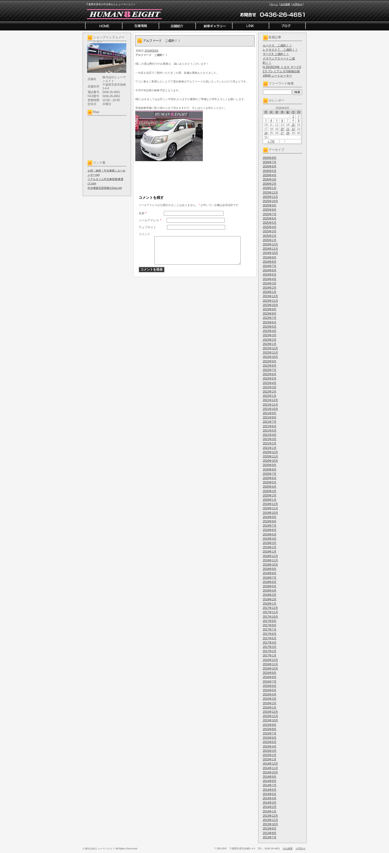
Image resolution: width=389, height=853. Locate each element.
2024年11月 (270, 248)
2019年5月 (269, 534)
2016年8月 (269, 677)
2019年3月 (269, 543)
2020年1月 (269, 499)
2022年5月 (269, 378)
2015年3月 (269, 750)
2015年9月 (269, 725)
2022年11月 (270, 352)
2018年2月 (269, 599)
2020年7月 (269, 474)
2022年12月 (270, 348)
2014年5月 (269, 794)
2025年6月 (269, 218)
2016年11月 (270, 664)
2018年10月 (270, 564)
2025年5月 (269, 222)
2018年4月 (269, 590)
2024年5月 (269, 274)
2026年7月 (269, 162)
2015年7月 (269, 733)
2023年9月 (269, 309)
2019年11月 (270, 508)
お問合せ (297, 4)
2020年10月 (270, 460)
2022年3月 (269, 387)
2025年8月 (269, 209)
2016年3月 (269, 698)
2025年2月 (269, 236)
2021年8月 (269, 417)
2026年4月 (269, 175)
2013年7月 (269, 837)
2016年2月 (269, 703)
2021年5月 (269, 430)
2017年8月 (269, 625)
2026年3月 (269, 179)
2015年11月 (270, 716)
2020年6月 (269, 478)
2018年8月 (269, 573)
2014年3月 (269, 802)
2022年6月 (269, 374)
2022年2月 (269, 391)
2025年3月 (269, 231)
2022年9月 (269, 361)
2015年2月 (269, 755)
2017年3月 (269, 647)
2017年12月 (270, 608)
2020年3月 (269, 491)
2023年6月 (269, 322)
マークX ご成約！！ (276, 54)
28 (287, 133)
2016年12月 (270, 660)
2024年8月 (269, 261)
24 (265, 133)
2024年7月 (269, 266)
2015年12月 (270, 712)
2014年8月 (269, 781)
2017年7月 (269, 629)
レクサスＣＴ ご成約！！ (280, 49)
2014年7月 (269, 785)
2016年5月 (269, 690)
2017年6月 (269, 634)
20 (282, 129)
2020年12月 (270, 452)
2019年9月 (269, 517)
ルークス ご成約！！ (277, 45)
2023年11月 (270, 300)
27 (282, 133)
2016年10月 (270, 668)
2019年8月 (269, 521)
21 (287, 129)
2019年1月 (269, 551)
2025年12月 (270, 192)
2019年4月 (269, 538)
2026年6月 (269, 166)
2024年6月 (269, 270)
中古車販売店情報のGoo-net (105, 188)
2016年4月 (269, 694)
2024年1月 (269, 292)
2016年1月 (269, 707)
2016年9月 (269, 673)
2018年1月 (269, 603)
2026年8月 (269, 158)
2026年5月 (269, 171)
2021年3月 (269, 439)
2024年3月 (269, 283)
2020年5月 (269, 482)
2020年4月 (269, 486)
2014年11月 (270, 768)
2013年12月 (270, 815)
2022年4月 (269, 383)
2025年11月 (270, 197)
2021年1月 (269, 448)
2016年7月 (269, 681)
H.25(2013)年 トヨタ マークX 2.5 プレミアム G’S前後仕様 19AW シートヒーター (282, 71)
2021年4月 (269, 435)
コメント (144, 234)
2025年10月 (270, 201)
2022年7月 (269, 370)
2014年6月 (269, 789)
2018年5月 (269, 586)
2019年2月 (269, 547)
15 (293, 124)
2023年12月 (270, 296)
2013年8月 (269, 833)
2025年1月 (269, 240)
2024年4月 (269, 279)
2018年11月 (270, 560)
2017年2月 (269, 651)
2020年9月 (269, 465)
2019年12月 (270, 504)
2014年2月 (269, 807)
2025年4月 (269, 227)
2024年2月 (269, 287)
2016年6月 (269, 686)
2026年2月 (269, 183)
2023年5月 (269, 326)
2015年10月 (270, 720)
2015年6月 (269, 737)
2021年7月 (269, 421)
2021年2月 (269, 443)
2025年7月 (269, 214)
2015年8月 (269, 729)
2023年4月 (269, 331)
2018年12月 (270, 556)
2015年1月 (269, 759)
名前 (143, 213)
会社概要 (285, 4)
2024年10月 (270, 253)
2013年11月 (270, 820)
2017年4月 (269, 642)
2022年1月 (269, 396)
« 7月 (271, 141)
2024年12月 (270, 244)
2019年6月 (269, 530)
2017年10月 (270, 616)
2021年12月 (270, 400)
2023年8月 (269, 313)
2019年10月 (270, 513)
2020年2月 (269, 495)
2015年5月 (269, 742)
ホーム (274, 4)
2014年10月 (270, 772)
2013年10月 (270, 824)
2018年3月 (269, 595)
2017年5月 (269, 638)
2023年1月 (269, 344)
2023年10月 (270, 305)
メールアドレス (150, 220)
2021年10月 (270, 409)
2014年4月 (269, 798)
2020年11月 (270, 456)
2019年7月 (269, 525)
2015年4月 (269, 746)
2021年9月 (269, 413)
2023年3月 (269, 335)
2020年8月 (269, 469)
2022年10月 (270, 357)
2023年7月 (269, 318)
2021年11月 (270, 404)
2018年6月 (269, 582)
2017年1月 (269, 655)
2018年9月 (269, 569)
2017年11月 (270, 612)
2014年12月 (270, 763)
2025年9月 (269, 205)
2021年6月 (269, 426)
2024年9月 (269, 257)
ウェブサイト (147, 227)
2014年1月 (269, 811)
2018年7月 (269, 577)
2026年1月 (269, 188)
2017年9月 (269, 621)
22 (293, 129)
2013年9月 (269, 828)
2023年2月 (269, 339)
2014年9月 (269, 776)
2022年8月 (269, 365)
